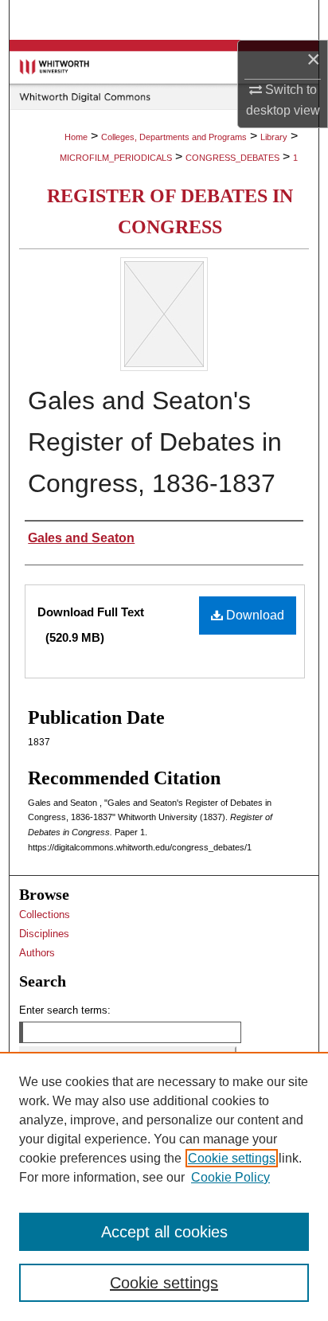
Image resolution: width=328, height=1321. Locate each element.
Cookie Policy (230, 1177)
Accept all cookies (164, 1232)
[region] (164, 1186)
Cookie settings (231, 1158)
